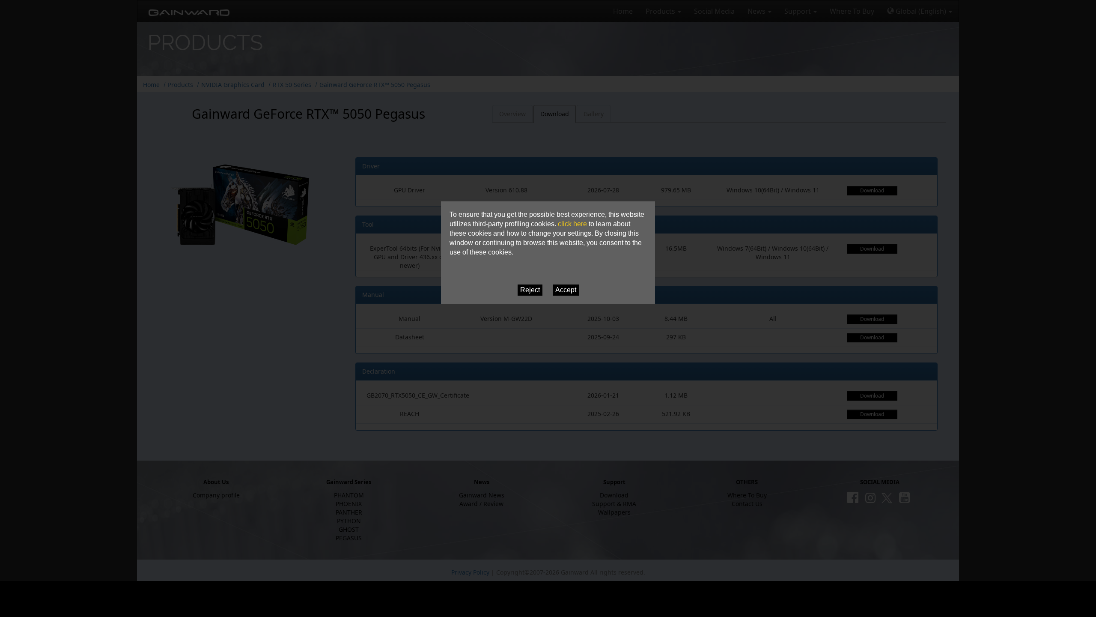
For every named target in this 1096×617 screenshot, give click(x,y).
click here (572, 224)
